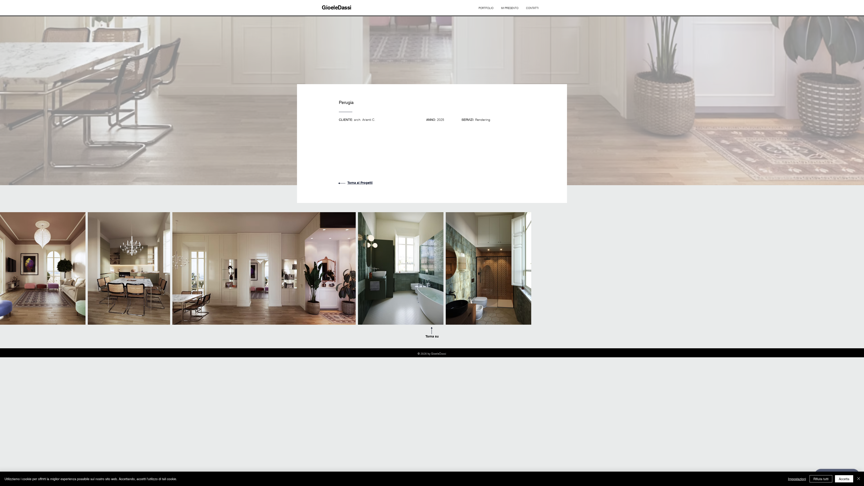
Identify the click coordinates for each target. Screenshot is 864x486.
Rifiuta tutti (820, 479)
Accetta (844, 479)
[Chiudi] (858, 478)
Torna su (432, 336)
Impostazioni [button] (797, 479)
